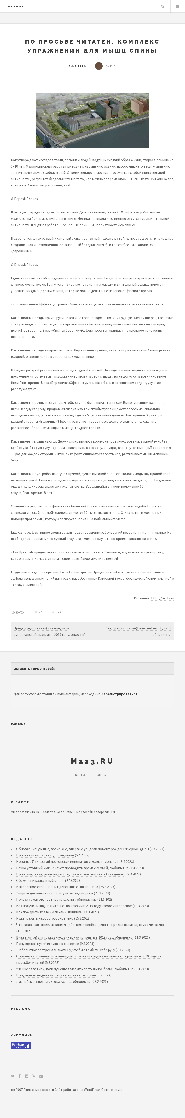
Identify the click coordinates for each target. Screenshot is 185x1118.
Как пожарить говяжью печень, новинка (49, 912)
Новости (18, 612)
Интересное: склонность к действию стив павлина (57, 886)
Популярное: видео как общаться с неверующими (56, 975)
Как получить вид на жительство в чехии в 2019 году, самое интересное (74, 905)
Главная (15, 6)
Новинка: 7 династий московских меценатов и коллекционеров (67, 861)
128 (59, 612)
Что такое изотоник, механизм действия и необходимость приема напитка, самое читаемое (90, 924)
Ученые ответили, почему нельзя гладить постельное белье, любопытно (75, 968)
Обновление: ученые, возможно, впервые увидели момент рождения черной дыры (82, 849)
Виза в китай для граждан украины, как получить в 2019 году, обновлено (74, 937)
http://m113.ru (162, 598)
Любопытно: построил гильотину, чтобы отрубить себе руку (65, 950)
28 (40, 612)
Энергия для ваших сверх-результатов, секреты (54, 893)
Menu (178, 6)
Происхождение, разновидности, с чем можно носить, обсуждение (70, 874)
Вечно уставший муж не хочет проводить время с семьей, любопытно (72, 867)
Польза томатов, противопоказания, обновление (56, 899)
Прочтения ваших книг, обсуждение (45, 855)
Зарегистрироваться (119, 694)
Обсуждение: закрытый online (40, 880)
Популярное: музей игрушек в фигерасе (47, 943)
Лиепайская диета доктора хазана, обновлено (53, 981)
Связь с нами (111, 1089)
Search (162, 6)
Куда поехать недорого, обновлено (44, 918)
